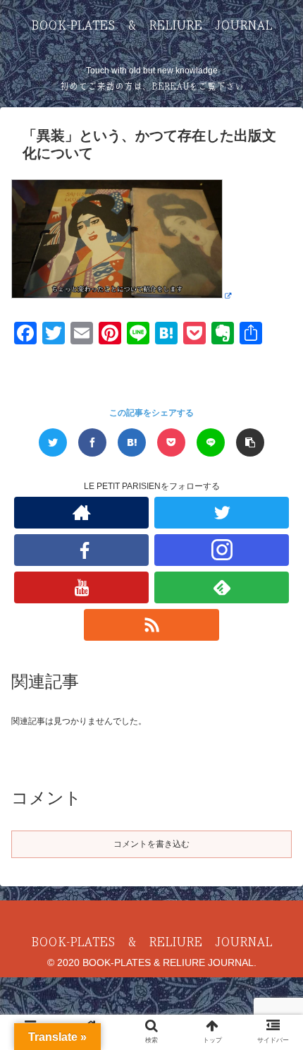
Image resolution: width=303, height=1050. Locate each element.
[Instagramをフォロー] (221, 550)
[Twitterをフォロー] (221, 513)
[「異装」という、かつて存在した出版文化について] (132, 442)
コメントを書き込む (151, 844)
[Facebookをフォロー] (81, 550)
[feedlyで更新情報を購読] (221, 587)
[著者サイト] (81, 513)
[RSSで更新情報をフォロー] (151, 625)
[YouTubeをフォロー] (81, 587)
